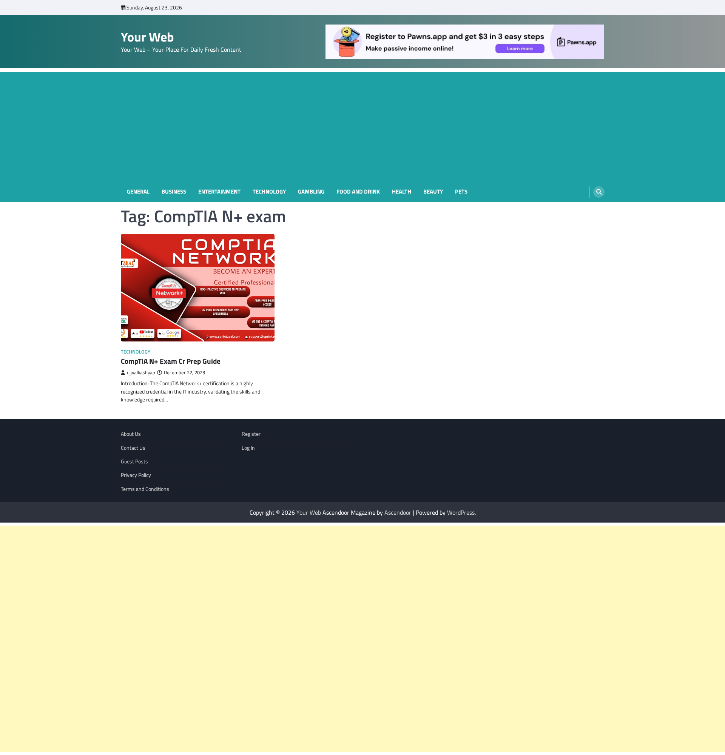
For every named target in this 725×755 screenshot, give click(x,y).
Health (401, 192)
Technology (269, 192)
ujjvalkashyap (141, 372)
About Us (131, 434)
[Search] (599, 192)
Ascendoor (397, 512)
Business (174, 192)
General (138, 192)
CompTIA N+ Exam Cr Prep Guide (171, 360)
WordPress (461, 512)
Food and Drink (358, 192)
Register (251, 434)
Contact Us (133, 448)
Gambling (311, 192)
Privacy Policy (136, 475)
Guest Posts (134, 461)
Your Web (147, 36)
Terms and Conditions (145, 489)
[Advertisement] (362, 125)
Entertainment (219, 192)
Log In (248, 448)
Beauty (433, 192)
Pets (461, 192)
